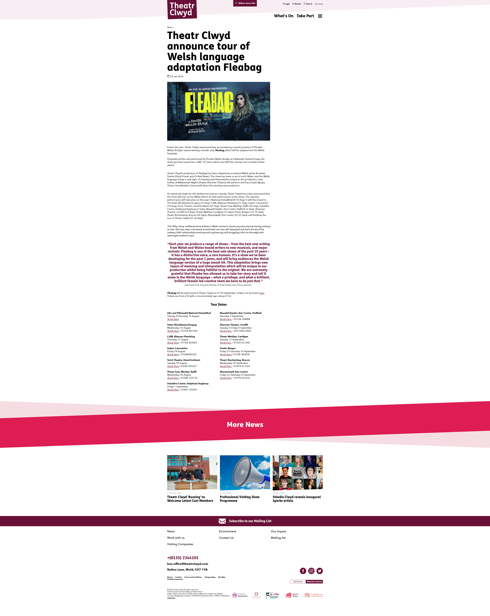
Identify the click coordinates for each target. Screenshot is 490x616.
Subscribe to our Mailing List (250, 521)
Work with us (176, 537)
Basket (297, 4)
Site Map (221, 577)
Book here (225, 342)
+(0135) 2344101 (183, 558)
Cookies (178, 577)
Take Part (305, 16)
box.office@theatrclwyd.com (187, 564)
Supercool (171, 598)
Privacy (170, 577)
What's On (283, 16)
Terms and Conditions (193, 577)
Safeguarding (210, 577)
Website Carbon (314, 581)
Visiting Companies (180, 544)
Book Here (173, 319)
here (261, 293)
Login (287, 4)
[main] (245, 265)
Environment (227, 531)
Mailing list (278, 537)
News (170, 27)
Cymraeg (319, 4)
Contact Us (226, 537)
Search (308, 4)
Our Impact (278, 531)
